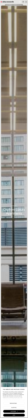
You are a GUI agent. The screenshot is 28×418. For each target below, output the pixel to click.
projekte (11, 5)
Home (7, 5)
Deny (14, 415)
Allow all (14, 407)
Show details (13, 403)
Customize (13, 411)
